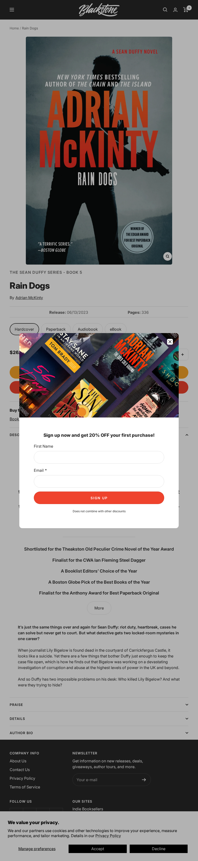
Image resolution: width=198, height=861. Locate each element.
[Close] (170, 342)
